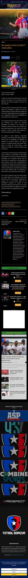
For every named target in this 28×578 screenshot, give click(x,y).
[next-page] (5, 398)
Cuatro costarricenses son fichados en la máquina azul (6, 223)
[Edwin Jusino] (2, 51)
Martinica (18, 202)
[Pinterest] (9, 213)
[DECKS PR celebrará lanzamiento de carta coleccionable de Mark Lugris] (5, 393)
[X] (6, 213)
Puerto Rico (11, 204)
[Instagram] (13, 261)
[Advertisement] (14, 319)
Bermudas (13, 202)
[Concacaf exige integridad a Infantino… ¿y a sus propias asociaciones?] (5, 372)
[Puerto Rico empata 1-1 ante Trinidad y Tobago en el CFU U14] (5, 298)
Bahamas (7, 202)
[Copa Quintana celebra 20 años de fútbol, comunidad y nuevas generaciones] (5, 286)
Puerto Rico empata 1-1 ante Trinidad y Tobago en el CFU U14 (18, 298)
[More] (17, 57)
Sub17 (18, 206)
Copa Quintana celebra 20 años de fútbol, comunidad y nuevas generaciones (18, 286)
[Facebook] (2, 213)
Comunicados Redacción (19, 289)
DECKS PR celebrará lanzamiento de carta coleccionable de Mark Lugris (17, 393)
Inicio (2, 40)
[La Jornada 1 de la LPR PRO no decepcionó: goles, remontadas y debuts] (5, 386)
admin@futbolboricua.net (18, 555)
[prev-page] (2, 398)
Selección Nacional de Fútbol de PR (9, 206)
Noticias (6, 40)
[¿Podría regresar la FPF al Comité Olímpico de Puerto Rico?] (5, 274)
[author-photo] (15, 277)
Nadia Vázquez (19, 277)
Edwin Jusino (7, 51)
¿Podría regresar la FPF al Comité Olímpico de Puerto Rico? (17, 274)
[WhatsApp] (12, 213)
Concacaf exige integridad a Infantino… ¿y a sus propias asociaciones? (16, 372)
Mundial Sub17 (5, 204)
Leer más (18, 281)
